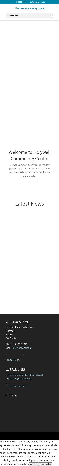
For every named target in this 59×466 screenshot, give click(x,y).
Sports (29, 33)
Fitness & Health (29, 60)
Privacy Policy (13, 359)
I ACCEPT (34, 464)
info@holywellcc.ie (22, 347)
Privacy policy (45, 464)
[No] (53, 464)
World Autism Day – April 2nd (29, 252)
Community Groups (29, 47)
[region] (29, 106)
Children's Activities (29, 53)
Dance (30, 40)
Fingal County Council (17, 386)
